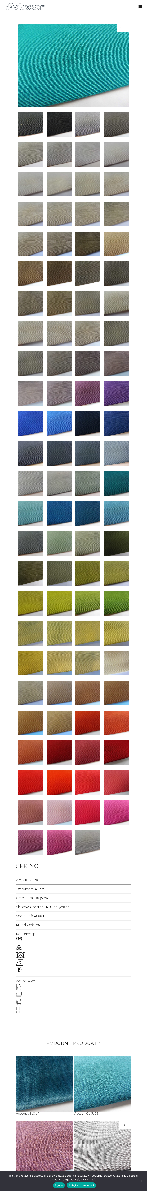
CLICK (44, 1142)
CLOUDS (102, 1077)
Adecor (21, 1113)
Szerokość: (24, 889)
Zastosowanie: (27, 980)
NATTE (102, 1142)
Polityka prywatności (81, 1185)
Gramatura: (24, 898)
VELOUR (44, 1077)
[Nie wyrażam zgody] (142, 1181)
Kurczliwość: (25, 924)
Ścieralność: (25, 916)
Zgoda (59, 1185)
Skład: (20, 907)
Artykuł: (21, 880)
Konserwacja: (26, 933)
